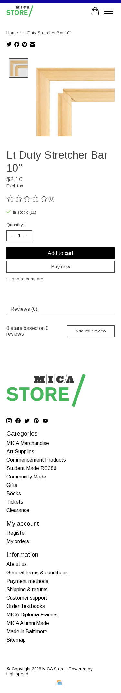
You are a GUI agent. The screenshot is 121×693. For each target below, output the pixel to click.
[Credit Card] (59, 683)
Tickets (14, 502)
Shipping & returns (27, 589)
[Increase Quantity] (26, 236)
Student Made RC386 (31, 468)
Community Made (26, 476)
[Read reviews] (27, 199)
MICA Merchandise (27, 443)
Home (12, 32)
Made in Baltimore (26, 631)
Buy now (60, 266)
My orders (17, 541)
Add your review (91, 331)
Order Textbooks (25, 606)
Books (13, 493)
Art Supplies (20, 451)
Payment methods (27, 581)
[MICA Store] (19, 11)
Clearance (17, 510)
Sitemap (16, 640)
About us (16, 564)
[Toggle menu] (108, 11)
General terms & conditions (37, 572)
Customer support (26, 598)
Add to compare (27, 279)
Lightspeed (17, 673)
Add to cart (61, 253)
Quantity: (15, 224)
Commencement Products (36, 460)
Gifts (11, 485)
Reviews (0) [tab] (23, 309)
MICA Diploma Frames (32, 614)
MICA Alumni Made (27, 623)
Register (16, 533)
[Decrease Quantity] (12, 236)
